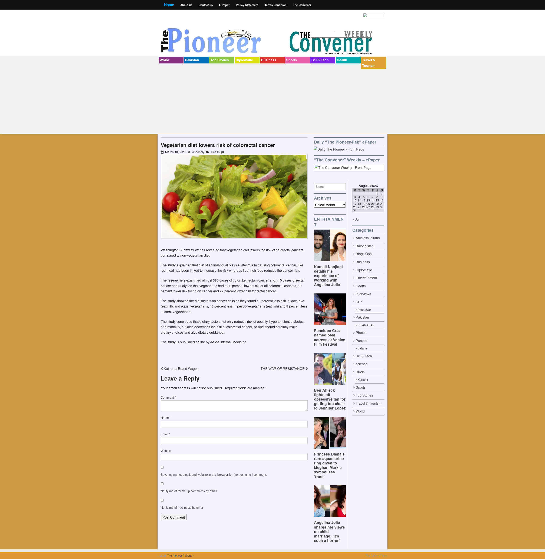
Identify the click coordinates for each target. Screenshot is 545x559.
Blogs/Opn (364, 253)
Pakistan (192, 59)
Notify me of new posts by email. (182, 507)
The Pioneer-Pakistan (179, 555)
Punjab (361, 340)
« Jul (356, 219)
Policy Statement (247, 5)
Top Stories (219, 59)
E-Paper (224, 5)
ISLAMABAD (366, 325)
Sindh (360, 371)
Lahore (362, 348)
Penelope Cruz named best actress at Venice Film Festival (329, 337)
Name (166, 417)
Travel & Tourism (368, 62)
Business (268, 59)
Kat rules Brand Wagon (181, 368)
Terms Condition (276, 5)
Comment (168, 397)
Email (165, 434)
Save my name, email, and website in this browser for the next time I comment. (214, 474)
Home (169, 4)
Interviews (363, 293)
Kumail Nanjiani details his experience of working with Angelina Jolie (328, 275)
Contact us (206, 5)
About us (186, 5)
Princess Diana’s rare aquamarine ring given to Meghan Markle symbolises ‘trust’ (329, 465)
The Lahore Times (376, 555)
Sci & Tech (320, 59)
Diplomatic (244, 59)
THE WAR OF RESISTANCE (283, 368)
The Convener (302, 5)
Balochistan (365, 245)
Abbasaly (197, 152)
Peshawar (364, 310)
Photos (361, 332)
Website (166, 450)
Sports (291, 59)
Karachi (363, 379)
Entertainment (366, 277)
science (361, 363)
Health (342, 59)
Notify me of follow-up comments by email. (189, 491)
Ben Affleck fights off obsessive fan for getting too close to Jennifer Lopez (330, 399)
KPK (359, 301)
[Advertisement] (272, 101)
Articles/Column (368, 237)
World (164, 59)
